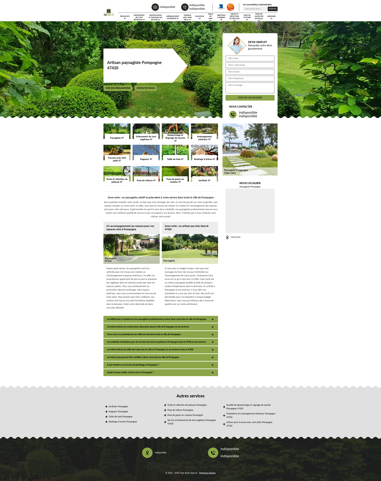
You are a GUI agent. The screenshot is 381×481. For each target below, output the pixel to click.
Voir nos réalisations (117, 88)
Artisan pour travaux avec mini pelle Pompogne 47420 (249, 424)
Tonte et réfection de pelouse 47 (234, 17)
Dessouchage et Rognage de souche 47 (155, 17)
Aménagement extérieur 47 (172, 17)
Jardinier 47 (271, 17)
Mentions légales (207, 473)
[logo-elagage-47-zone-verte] (108, 11)
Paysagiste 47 (125, 17)
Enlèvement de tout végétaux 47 (139, 17)
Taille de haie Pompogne (120, 417)
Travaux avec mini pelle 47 (187, 17)
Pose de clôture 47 (247, 17)
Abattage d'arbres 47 (221, 17)
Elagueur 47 (199, 17)
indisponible (167, 7)
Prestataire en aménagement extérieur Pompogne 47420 (250, 416)
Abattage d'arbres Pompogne (123, 422)
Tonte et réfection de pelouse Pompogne (187, 405)
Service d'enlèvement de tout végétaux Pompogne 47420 (191, 422)
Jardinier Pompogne (118, 406)
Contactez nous (145, 88)
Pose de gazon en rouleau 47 (259, 17)
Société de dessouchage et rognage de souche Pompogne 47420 (248, 407)
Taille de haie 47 (210, 17)
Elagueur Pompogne (118, 411)
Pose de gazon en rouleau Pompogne (185, 415)
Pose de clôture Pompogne (180, 410)
